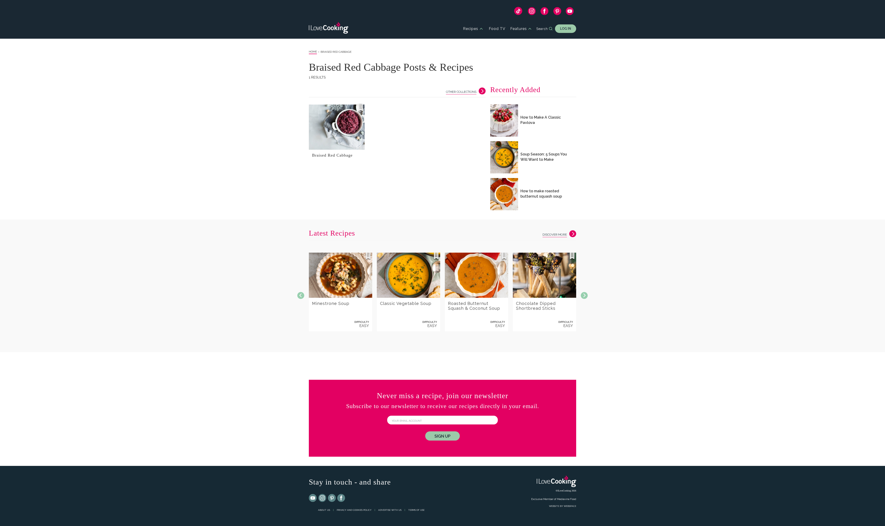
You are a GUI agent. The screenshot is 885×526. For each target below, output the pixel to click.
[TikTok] (518, 12)
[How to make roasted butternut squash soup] (504, 194)
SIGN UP (442, 436)
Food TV (497, 28)
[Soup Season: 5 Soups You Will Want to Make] (504, 157)
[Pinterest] (557, 12)
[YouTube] (569, 12)
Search (542, 29)
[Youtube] (313, 498)
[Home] (328, 29)
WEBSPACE (570, 506)
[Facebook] (544, 12)
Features (518, 28)
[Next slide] (584, 295)
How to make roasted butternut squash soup (541, 194)
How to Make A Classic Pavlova (540, 120)
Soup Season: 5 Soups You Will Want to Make (543, 157)
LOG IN (565, 28)
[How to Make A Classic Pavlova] (504, 120)
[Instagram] (531, 12)
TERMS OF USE (416, 510)
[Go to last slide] (300, 295)
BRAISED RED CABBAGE (336, 51)
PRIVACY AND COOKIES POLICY (354, 510)
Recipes (470, 28)
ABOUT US (324, 510)
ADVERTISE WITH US (389, 510)
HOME (313, 51)
